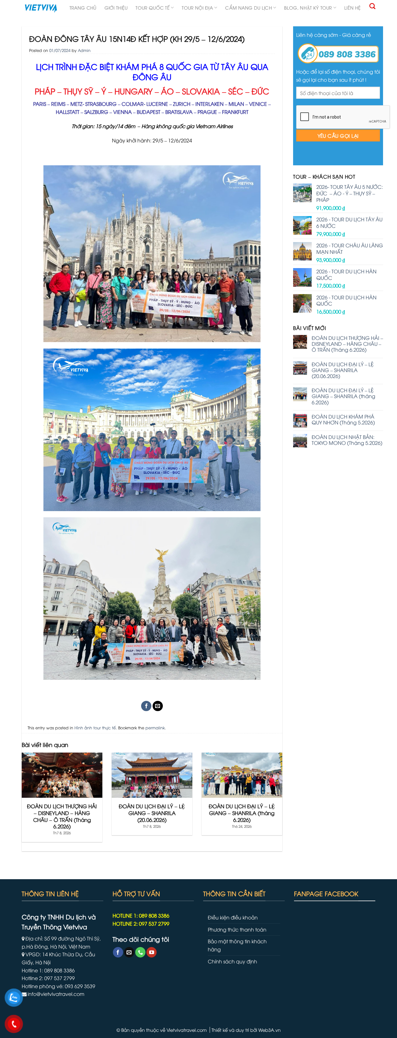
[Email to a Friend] (158, 706)
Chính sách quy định (232, 961)
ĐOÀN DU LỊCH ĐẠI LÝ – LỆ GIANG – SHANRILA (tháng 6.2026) (343, 396)
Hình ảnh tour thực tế (95, 727)
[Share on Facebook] (146, 706)
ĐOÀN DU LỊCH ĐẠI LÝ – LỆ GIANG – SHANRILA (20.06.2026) (343, 370)
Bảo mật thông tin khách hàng (237, 945)
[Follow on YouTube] (151, 952)
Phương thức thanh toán (237, 929)
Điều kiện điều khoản (233, 917)
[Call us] (140, 952)
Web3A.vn (269, 1030)
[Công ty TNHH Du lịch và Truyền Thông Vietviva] (41, 8)
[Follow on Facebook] (118, 952)
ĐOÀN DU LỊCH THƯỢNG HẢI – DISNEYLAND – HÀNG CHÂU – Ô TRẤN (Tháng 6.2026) (347, 344)
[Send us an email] (129, 952)
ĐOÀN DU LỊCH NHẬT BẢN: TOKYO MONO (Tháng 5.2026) (347, 440)
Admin (84, 50)
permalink (155, 727)
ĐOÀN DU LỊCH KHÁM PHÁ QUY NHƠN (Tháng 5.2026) (343, 419)
